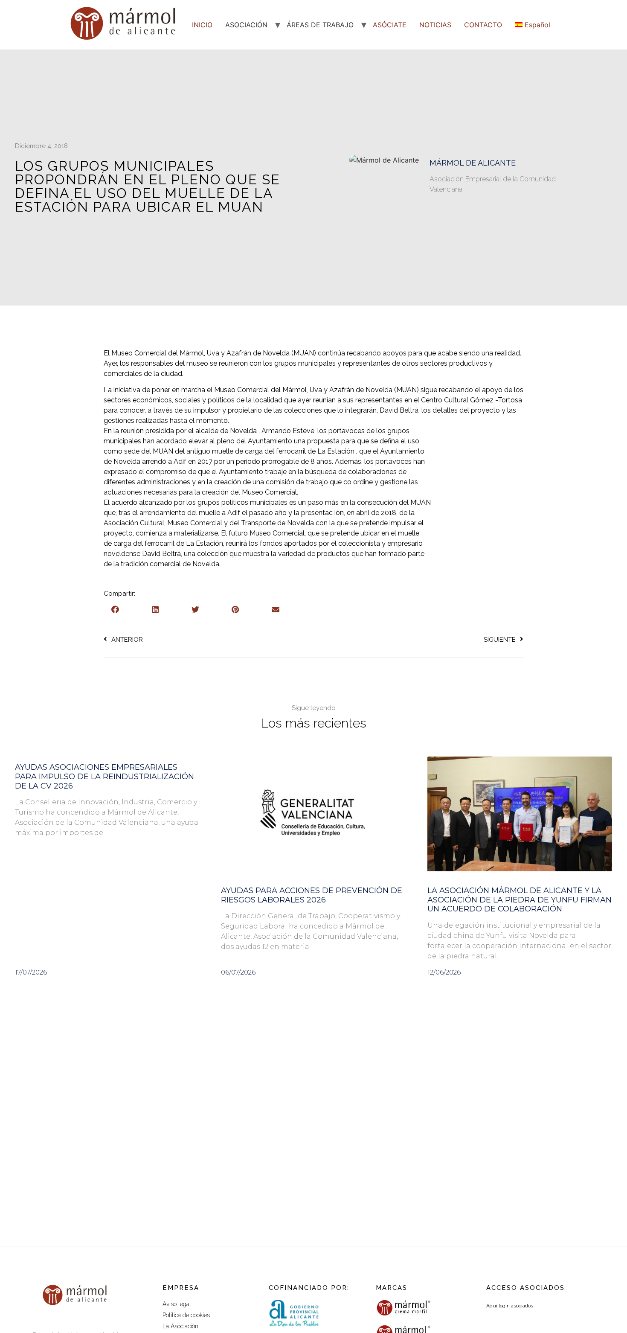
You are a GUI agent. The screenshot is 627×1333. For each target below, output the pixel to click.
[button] (115, 609)
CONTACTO (483, 24)
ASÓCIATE (389, 24)
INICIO (202, 24)
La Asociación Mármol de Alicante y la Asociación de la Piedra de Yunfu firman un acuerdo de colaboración (519, 900)
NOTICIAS (435, 24)
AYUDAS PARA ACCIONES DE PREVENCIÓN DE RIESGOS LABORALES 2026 (311, 895)
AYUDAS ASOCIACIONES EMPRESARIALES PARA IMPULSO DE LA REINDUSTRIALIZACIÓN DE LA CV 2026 (104, 776)
